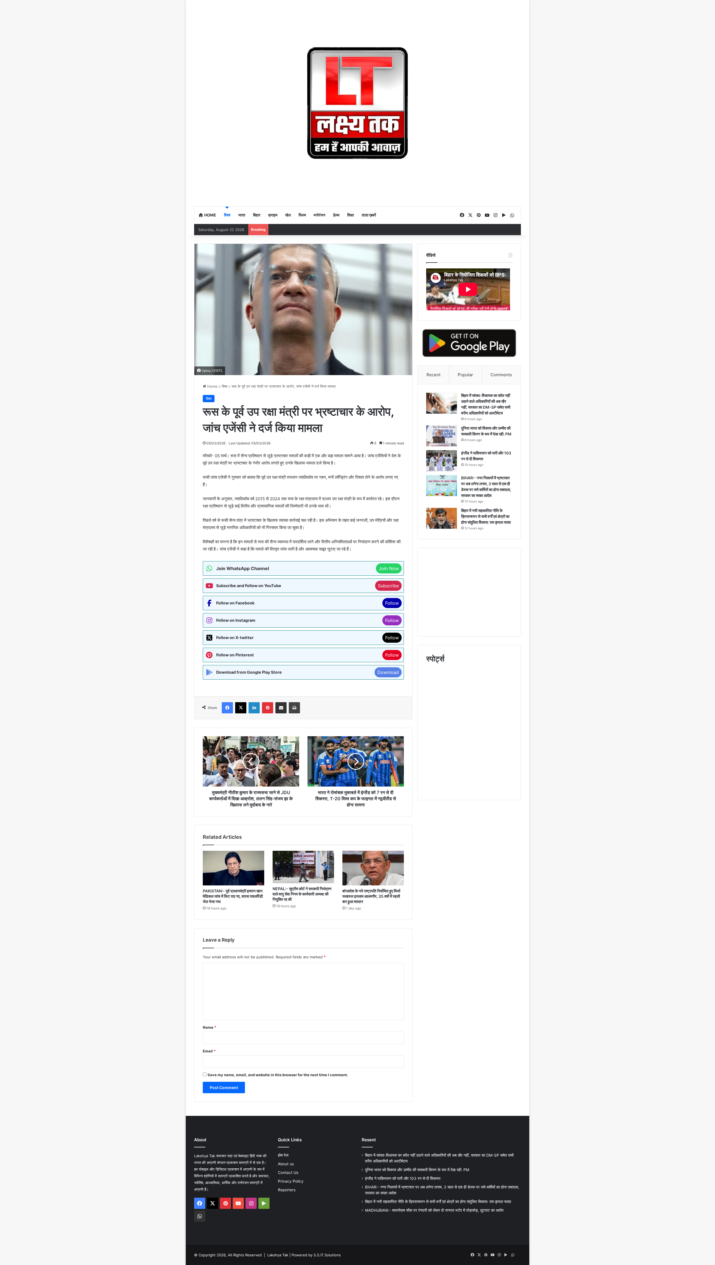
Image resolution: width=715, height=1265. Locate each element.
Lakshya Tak (277, 1255)
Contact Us (288, 1172)
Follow (392, 603)
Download (388, 672)
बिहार (256, 215)
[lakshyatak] (357, 103)
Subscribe (388, 586)
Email (209, 1051)
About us (286, 1164)
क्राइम (272, 215)
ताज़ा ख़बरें (369, 215)
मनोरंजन (319, 215)
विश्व (227, 215)
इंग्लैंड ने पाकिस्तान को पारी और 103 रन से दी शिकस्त (403, 1178)
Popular (465, 374)
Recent (433, 374)
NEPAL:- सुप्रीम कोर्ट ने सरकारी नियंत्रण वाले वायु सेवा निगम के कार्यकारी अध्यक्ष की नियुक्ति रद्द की (302, 894)
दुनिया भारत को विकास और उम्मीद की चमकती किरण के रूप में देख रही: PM (417, 1170)
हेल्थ (336, 215)
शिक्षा (350, 215)
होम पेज (283, 1155)
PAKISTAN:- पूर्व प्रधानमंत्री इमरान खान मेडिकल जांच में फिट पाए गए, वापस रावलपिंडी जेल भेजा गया (233, 896)
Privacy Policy (291, 1181)
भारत (241, 215)
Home (209, 215)
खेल (288, 215)
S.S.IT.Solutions (327, 1255)
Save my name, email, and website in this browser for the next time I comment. (278, 1075)
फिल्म (302, 215)
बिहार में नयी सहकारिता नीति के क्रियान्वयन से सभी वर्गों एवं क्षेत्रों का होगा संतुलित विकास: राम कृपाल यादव (486, 516)
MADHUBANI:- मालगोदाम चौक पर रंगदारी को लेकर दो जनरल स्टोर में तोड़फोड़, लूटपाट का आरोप (434, 1210)
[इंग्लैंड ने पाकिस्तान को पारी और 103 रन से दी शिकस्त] (441, 460)
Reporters (286, 1190)
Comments (501, 374)
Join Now (389, 568)
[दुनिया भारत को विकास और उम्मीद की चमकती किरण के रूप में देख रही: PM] (441, 435)
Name (209, 1027)
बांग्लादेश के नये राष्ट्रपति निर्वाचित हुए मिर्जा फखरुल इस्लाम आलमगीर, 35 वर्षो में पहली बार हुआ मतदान (371, 896)
